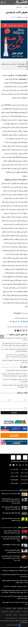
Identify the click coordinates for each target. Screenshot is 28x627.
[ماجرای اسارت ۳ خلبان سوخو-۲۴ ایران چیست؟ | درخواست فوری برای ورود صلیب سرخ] (24, 557)
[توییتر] (21, 331)
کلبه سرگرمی (4, 612)
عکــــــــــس (14, 473)
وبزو (14, 608)
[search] (5, 2)
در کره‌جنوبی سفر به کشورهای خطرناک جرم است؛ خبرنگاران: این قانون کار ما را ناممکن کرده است (10, 501)
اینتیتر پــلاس (24, 480)
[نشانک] (14, 428)
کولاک (14, 615)
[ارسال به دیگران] (14, 322)
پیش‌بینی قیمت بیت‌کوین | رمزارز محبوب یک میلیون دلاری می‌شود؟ (12, 532)
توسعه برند (7, 608)
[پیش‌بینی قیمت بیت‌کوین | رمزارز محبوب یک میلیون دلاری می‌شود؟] (24, 531)
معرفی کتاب (16, 313)
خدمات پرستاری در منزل (11, 618)
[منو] (2, 2)
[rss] (26, 465)
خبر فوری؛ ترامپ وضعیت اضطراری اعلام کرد (16, 370)
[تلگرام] (26, 331)
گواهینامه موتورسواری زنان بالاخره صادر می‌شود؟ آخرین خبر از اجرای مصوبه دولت (10, 539)
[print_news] (10, 322)
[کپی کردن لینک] (16, 322)
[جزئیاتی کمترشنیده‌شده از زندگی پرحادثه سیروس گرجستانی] (24, 551)
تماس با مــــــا (14, 469)
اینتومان (19, 608)
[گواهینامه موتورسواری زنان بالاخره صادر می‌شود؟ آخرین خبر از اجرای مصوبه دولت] (24, 537)
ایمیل (9, 400)
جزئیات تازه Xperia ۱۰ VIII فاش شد (11, 545)
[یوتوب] (18, 331)
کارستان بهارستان (22, 615)
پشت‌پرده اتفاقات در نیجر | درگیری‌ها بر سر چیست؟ (14, 571)
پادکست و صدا (23, 476)
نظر (25, 408)
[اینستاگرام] (24, 331)
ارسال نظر (14, 412)
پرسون (10, 612)
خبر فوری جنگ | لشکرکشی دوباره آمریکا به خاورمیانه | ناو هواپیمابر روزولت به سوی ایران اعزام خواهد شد (14, 375)
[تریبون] (14, 442)
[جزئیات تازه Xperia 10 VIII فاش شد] (24, 545)
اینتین (25, 608)
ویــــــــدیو (24, 473)
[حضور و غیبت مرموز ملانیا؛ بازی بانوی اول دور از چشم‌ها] (24, 519)
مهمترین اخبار (22, 527)
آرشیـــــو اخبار (14, 476)
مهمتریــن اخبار (14, 483)
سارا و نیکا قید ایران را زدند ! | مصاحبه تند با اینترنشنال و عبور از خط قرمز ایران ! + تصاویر (16, 356)
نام (25, 400)
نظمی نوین (8, 615)
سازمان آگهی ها (14, 480)
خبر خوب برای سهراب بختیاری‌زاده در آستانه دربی (15, 586)
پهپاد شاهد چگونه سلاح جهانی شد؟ (11, 513)
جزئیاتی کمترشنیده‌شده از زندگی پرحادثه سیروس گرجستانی (12, 551)
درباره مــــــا (24, 469)
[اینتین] (14, 435)
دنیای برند (24, 612)
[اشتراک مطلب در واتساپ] (19, 322)
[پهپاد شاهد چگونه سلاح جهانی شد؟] (24, 513)
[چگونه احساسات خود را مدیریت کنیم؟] (24, 494)
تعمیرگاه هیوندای (22, 618)
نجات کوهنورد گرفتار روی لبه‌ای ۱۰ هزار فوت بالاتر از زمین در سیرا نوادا (11, 508)
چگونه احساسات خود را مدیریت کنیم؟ (11, 494)
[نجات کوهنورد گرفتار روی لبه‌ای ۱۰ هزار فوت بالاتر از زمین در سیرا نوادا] (24, 507)
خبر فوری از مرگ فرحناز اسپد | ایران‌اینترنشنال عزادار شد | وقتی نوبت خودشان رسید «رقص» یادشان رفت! (14, 345)
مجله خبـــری (24, 483)
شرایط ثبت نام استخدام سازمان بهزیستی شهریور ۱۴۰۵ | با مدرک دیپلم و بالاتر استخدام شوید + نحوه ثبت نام (14, 591)
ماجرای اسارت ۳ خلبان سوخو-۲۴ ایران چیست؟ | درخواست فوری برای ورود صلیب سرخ (11, 558)
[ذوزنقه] (14, 421)
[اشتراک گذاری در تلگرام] (26, 322)
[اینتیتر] (21, 2)
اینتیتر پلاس (23, 490)
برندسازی (17, 612)
